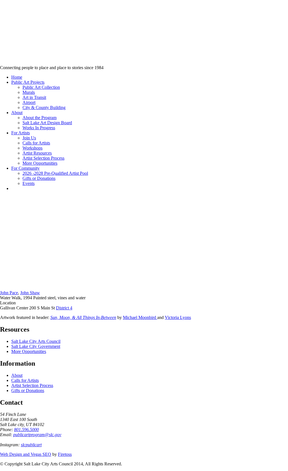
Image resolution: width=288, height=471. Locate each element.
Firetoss (65, 454)
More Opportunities (28, 351)
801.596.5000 (26, 429)
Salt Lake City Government (35, 346)
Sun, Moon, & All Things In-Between (83, 317)
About (16, 375)
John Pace (9, 292)
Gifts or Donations (27, 390)
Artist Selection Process (32, 385)
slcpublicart (31, 444)
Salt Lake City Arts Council (35, 341)
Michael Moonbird (140, 317)
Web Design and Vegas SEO (25, 454)
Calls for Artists (25, 380)
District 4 (64, 307)
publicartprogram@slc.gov (37, 434)
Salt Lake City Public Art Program (13, 40)
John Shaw (30, 292)
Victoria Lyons (178, 317)
